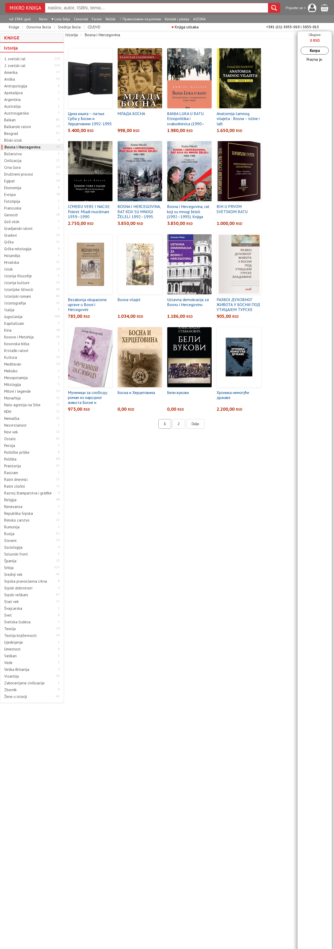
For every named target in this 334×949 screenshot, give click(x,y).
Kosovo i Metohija (19, 337)
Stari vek (11, 601)
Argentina (12, 99)
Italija (9, 310)
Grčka (9, 242)
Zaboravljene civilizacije (24, 683)
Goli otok (11, 221)
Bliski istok (13, 140)
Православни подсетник (140, 19)
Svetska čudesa (17, 622)
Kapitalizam (14, 323)
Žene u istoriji (15, 696)
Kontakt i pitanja (177, 19)
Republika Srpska (18, 513)
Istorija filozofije (18, 276)
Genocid (10, 215)
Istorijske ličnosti (18, 289)
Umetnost (12, 649)
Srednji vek (13, 574)
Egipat (9, 181)
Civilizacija (12, 160)
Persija (9, 445)
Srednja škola (69, 27)
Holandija (12, 255)
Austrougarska (16, 113)
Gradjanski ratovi (18, 228)
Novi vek (11, 432)
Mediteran (12, 364)
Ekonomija (12, 188)
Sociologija (13, 547)
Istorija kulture (16, 282)
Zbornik (10, 690)
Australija (12, 106)
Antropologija (15, 86)
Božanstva (13, 154)
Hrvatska (11, 262)
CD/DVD (94, 27)
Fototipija (12, 201)
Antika (9, 79)
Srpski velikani (16, 595)
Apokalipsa (13, 93)
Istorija (11, 48)
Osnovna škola (38, 27)
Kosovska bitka (16, 344)
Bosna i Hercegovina (22, 147)
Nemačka (11, 418)
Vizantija (11, 676)
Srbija (9, 567)
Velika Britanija (16, 669)
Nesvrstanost (15, 425)
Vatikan (10, 656)
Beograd (11, 133)
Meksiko (10, 371)
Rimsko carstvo (16, 520)
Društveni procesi (18, 174)
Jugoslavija (13, 316)
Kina (7, 330)
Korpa (315, 50)
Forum (97, 19)
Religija (10, 500)
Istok (8, 269)
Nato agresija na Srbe (22, 405)
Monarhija (12, 398)
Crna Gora (12, 167)
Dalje (195, 424)
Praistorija (12, 466)
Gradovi (10, 235)
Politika (10, 459)
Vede (8, 662)
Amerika (10, 72)
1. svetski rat (15, 59)
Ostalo (10, 439)
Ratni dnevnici (16, 479)
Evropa (10, 194)
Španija (10, 561)
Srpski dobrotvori (18, 588)
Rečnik (110, 19)
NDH (7, 411)
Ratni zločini (14, 486)
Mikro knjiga (25, 8)
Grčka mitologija (17, 249)
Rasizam (11, 472)
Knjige (14, 27)
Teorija (10, 628)
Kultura (10, 357)
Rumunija (12, 527)
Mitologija (12, 384)
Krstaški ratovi (16, 350)
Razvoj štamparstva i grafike (28, 493)
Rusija (9, 534)
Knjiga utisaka (185, 27)
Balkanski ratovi (17, 126)
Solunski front (16, 554)
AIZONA (199, 19)
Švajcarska (13, 608)
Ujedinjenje (13, 642)
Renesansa (13, 506)
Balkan (10, 120)
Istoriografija (15, 303)
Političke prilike (16, 452)
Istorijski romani (17, 296)
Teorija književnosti (20, 635)
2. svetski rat (15, 65)
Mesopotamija (16, 377)
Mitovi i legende (17, 391)
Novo (43, 19)
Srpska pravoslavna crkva (25, 581)
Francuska (12, 208)
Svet (8, 615)
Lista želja (60, 19)
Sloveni (10, 540)
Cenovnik (81, 19)
